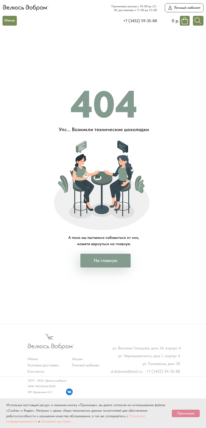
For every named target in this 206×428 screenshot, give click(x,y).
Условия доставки (43, 365)
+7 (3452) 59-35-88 (140, 20)
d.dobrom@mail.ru (126, 371)
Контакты (35, 371)
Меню (33, 358)
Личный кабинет (86, 365)
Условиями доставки (56, 421)
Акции (77, 358)
